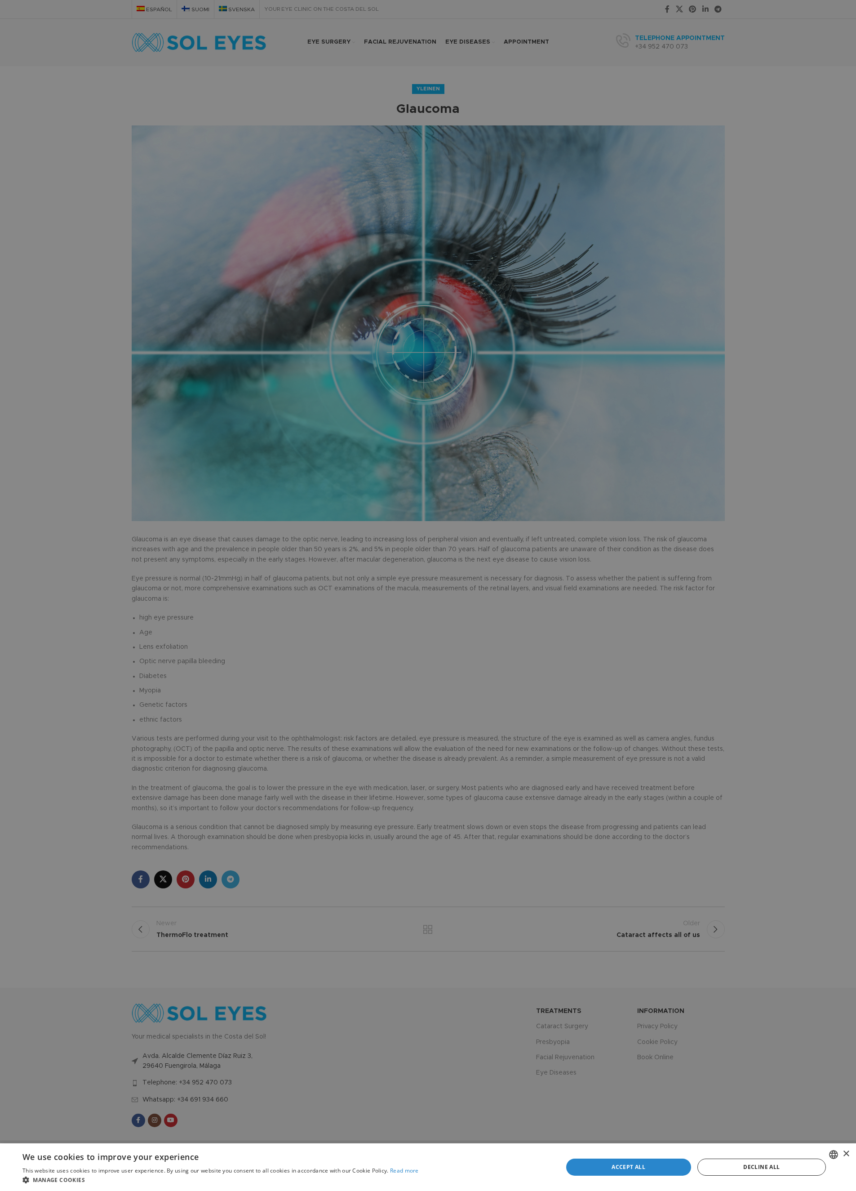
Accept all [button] (628, 1167)
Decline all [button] (761, 1167)
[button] (220, 1179)
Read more (404, 1170)
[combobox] (833, 1154)
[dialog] (428, 1167)
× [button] (846, 1154)
